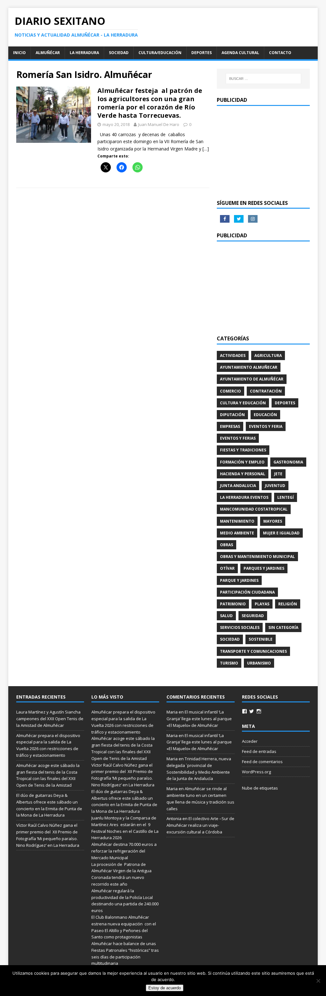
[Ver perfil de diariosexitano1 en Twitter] (251, 711)
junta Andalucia (238, 485)
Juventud (275, 485)
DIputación (232, 414)
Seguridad (253, 615)
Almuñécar (48, 52)
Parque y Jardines (239, 580)
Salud (226, 615)
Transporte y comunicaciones (253, 651)
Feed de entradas (259, 751)
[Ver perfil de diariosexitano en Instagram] (258, 711)
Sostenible (261, 639)
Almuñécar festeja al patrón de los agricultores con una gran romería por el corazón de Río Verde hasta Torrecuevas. (149, 103)
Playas (262, 604)
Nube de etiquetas (260, 788)
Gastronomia (288, 462)
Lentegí (285, 497)
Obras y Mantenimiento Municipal (257, 556)
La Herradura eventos (244, 497)
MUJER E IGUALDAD (281, 533)
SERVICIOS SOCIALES (239, 627)
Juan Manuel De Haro (158, 124)
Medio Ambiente (237, 533)
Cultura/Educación (159, 52)
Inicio (19, 52)
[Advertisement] (263, 152)
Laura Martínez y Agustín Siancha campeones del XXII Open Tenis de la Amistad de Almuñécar (49, 718)
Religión (287, 604)
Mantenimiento (237, 521)
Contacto (280, 52)
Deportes (201, 52)
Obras (226, 544)
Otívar (227, 568)
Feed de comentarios (262, 761)
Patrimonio (233, 604)
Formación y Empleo (242, 462)
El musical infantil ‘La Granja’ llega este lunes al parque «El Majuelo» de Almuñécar (199, 718)
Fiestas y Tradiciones (243, 450)
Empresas (230, 426)
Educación (265, 414)
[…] (205, 149)
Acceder (250, 741)
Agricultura (268, 355)
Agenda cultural (240, 52)
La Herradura (84, 52)
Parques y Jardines (264, 568)
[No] (318, 981)
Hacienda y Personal (242, 474)
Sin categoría (283, 627)
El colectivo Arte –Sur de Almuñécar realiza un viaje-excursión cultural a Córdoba (200, 825)
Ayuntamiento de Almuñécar (251, 379)
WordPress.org (256, 772)
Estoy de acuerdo (164, 988)
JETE (278, 474)
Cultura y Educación (243, 403)
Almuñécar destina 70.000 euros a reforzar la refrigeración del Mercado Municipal (124, 850)
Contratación (266, 391)
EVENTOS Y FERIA (265, 426)
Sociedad (119, 52)
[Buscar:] (263, 78)
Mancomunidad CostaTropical (253, 509)
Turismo (229, 663)
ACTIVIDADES (232, 355)
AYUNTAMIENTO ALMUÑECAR (248, 367)
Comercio (230, 391)
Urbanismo (259, 663)
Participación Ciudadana (247, 592)
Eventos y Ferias (238, 438)
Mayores (272, 521)
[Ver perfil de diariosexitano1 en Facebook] (244, 711)
